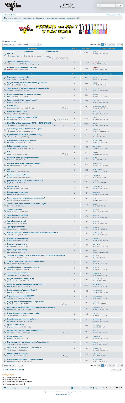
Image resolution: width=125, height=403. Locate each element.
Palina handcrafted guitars (17, 146)
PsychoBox (10, 304)
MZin (8, 85)
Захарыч (10, 114)
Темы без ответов (8, 21)
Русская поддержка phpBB (62, 394)
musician (10, 171)
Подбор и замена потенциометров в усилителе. (26, 302)
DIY (63, 38)
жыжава (9, 356)
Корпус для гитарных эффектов (20, 77)
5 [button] (113, 45)
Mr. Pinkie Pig (97, 140)
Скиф (94, 51)
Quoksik (9, 200)
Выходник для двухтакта (17, 244)
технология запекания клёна (18, 273)
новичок (9, 188)
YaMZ (94, 313)
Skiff (8, 119)
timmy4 (95, 302)
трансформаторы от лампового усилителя (24, 267)
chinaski (13, 41)
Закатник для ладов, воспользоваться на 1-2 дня (26, 204)
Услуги (38, 64)
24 (62, 58)
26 (67, 58)
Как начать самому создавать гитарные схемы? (26, 198)
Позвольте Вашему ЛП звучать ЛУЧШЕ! (22, 117)
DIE (8, 252)
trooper (9, 102)
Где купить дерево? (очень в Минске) (22, 290)
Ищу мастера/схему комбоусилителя (21, 140)
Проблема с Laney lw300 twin (18, 175)
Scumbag (10, 240)
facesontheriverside (13, 108)
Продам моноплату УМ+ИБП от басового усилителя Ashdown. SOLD (34, 232)
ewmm (9, 96)
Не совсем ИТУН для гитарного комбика (23, 158)
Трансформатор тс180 (16, 227)
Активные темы (19, 21)
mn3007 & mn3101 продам (17, 353)
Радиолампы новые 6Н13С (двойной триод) (24, 134)
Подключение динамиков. (17, 192)
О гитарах (47, 56)
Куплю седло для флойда (17, 250)
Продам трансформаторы (17, 238)
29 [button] (118, 45)
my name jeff (11, 165)
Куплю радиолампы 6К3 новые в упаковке (24, 94)
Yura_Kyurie (11, 298)
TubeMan (95, 175)
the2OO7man (97, 233)
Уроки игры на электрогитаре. (19, 62)
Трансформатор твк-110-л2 (17, 215)
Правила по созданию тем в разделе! (22, 67)
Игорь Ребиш (11, 361)
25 (64, 58)
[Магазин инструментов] (13, 7)
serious (9, 64)
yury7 (9, 183)
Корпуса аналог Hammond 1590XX (20, 296)
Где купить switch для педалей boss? (22, 100)
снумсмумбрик (14, 56)
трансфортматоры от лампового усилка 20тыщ (26, 261)
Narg (8, 206)
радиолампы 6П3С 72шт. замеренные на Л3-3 (25, 181)
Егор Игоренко (11, 327)
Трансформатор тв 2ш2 (16, 221)
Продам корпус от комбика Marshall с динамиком (27, 83)
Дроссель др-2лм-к (14, 209)
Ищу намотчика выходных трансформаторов (25, 359)
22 (56, 58)
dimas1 (9, 211)
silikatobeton (96, 186)
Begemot (10, 194)
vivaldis (9, 90)
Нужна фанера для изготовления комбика (23, 313)
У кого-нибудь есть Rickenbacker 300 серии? (24, 129)
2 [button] (105, 45)
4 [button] (110, 45)
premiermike (11, 281)
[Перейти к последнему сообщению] (97, 52)
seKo (8, 79)
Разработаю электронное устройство (22, 319)
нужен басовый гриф (15, 325)
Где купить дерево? (15, 336)
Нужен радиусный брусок (17, 111)
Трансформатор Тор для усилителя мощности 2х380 (28, 88)
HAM (8, 160)
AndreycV (10, 235)
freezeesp (10, 338)
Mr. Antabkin (96, 325)
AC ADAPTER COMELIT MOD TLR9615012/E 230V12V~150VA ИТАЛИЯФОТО (36, 255)
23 (59, 58)
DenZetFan (10, 286)
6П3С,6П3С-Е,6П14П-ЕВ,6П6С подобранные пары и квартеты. (31, 307)
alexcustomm (97, 290)
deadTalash (10, 332)
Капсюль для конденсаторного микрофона (24, 163)
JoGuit (9, 154)
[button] (98, 44)
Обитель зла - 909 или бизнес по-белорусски (24, 330)
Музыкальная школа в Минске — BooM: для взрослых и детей (62, 392)
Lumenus (10, 246)
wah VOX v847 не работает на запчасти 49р (24, 348)
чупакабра (10, 275)
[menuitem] (13, 14)
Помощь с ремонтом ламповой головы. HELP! (25, 284)
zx (93, 198)
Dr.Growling (10, 142)
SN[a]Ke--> (10, 177)
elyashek (10, 292)
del (8, 169)
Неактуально (12, 106)
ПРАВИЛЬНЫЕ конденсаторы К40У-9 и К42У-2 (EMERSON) (29, 123)
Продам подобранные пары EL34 (20, 279)
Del (8, 152)
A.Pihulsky (13, 148)
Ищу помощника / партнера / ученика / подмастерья (28, 342)
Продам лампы (13, 186)
